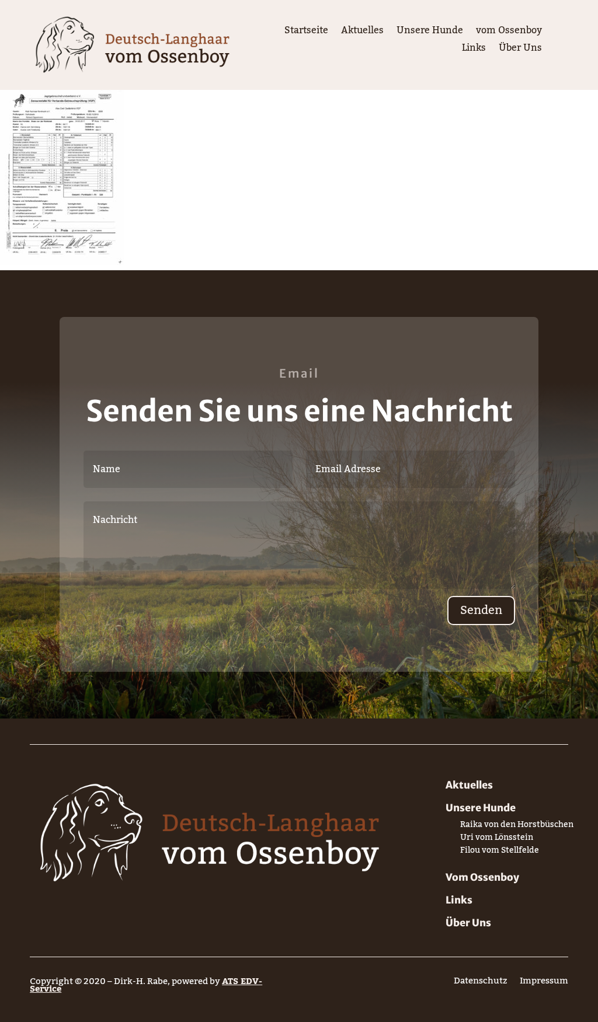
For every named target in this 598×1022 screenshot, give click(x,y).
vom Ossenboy (509, 32)
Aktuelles (362, 32)
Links (474, 50)
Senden (481, 610)
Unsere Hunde (430, 32)
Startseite (306, 32)
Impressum (544, 983)
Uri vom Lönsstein (496, 839)
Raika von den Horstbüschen (516, 827)
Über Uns (520, 50)
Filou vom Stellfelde (499, 852)
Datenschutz (480, 983)
